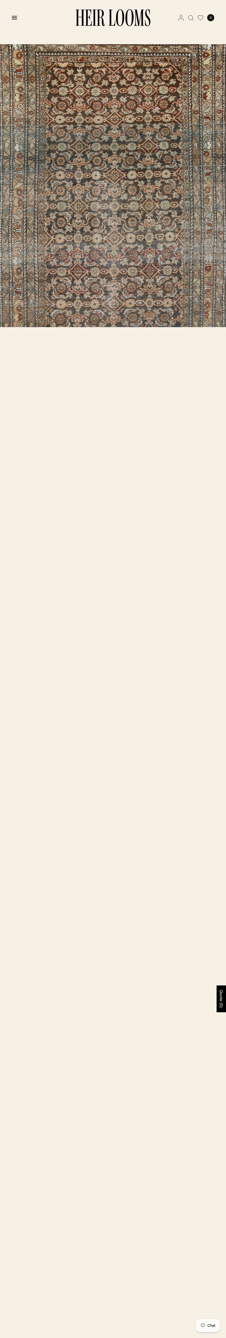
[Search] (191, 17)
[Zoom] (113, 185)
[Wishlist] (200, 17)
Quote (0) (221, 999)
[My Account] (181, 17)
